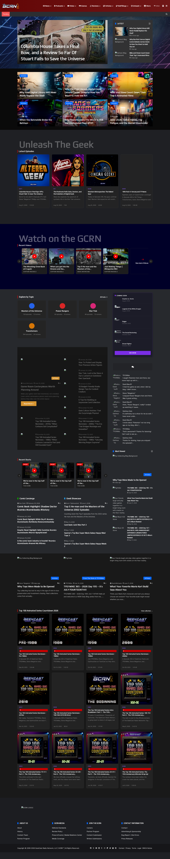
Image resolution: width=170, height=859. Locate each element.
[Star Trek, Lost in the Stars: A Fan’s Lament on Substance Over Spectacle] (65, 370)
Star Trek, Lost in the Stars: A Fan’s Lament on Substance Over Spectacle (91, 376)
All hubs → (104, 297)
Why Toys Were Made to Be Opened (129, 480)
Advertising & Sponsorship (131, 831)
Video (71, 6)
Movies (35, 351)
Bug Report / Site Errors (130, 835)
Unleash (136, 6)
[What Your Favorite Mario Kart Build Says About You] (119, 505)
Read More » (29, 404)
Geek (23, 351)
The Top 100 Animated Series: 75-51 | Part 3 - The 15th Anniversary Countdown (32, 774)
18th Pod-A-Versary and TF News (134, 192)
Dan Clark (22, 503)
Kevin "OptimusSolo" (72, 503)
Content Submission (94, 835)
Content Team (22, 835)
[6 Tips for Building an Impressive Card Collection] (65, 397)
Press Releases (127, 839)
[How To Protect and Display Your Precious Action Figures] (65, 359)
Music (47, 351)
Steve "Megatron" (129, 393)
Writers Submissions (94, 839)
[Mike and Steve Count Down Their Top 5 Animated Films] (121, 56)
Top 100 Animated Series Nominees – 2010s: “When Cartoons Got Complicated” (46, 424)
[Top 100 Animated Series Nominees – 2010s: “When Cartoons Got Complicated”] (22, 418)
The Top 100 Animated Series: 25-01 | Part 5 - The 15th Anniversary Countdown (101, 774)
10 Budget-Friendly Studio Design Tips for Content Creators (89, 389)
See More (132, 353)
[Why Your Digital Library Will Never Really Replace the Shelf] (121, 31)
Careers (90, 828)
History (20, 831)
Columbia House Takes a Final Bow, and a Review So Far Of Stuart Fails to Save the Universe (53, 52)
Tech (59, 351)
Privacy (128, 848)
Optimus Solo (127, 411)
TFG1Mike (126, 375)
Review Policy (57, 831)
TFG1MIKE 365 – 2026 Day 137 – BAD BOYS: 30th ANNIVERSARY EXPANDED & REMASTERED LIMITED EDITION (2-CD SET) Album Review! (139, 533)
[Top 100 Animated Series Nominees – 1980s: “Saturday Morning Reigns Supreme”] (65, 434)
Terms (134, 848)
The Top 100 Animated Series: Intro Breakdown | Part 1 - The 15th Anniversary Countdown (100, 712)
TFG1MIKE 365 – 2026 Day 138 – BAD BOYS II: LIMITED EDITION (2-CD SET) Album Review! (139, 519)
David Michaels (28, 383)
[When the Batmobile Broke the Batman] (39, 112)
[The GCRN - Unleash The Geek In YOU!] (10, 6)
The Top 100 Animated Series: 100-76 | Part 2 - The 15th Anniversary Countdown (136, 715)
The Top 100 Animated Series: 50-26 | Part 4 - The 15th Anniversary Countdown (67, 774)
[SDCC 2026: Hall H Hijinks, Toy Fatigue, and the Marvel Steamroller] (130, 112)
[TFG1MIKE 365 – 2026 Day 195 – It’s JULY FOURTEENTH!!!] (119, 491)
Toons (70, 351)
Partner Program (23, 839)
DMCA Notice (147, 848)
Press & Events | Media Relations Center (67, 835)
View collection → (147, 611)
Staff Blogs (122, 6)
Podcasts (59, 6)
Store (148, 6)
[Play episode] (46, 183)
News (47, 6)
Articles (108, 6)
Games (84, 6)
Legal (139, 848)
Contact (124, 828)
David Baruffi (127, 384)
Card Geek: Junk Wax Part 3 (75, 525)
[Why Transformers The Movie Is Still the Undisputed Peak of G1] (85, 112)
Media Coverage (58, 839)
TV (81, 351)
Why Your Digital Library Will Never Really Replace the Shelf (139, 30)
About (19, 828)
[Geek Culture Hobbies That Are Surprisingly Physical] (65, 408)
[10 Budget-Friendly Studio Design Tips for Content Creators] (65, 384)
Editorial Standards (59, 828)
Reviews (95, 6)
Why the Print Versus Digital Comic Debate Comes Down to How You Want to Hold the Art (83, 92)
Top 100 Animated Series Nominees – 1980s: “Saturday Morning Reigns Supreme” (91, 440)
